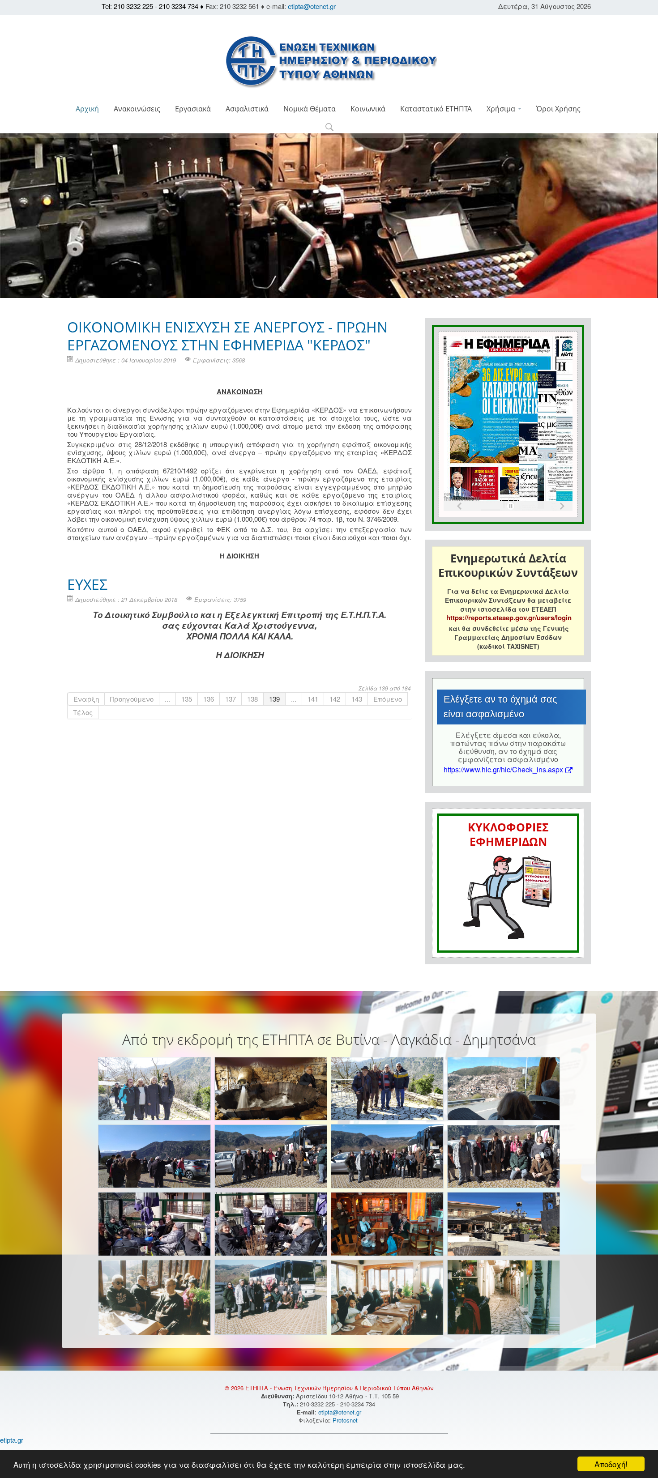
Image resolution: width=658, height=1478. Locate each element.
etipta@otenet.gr (312, 6)
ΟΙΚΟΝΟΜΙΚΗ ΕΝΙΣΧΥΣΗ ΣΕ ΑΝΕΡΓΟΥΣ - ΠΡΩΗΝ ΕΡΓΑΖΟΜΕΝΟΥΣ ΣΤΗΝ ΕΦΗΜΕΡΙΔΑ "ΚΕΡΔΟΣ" (227, 335)
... (167, 698)
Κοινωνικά (367, 109)
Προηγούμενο (132, 698)
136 (208, 698)
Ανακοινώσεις (137, 109)
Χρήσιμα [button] (502, 109)
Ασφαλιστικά (247, 109)
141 (313, 698)
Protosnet (346, 1420)
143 (356, 698)
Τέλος (83, 712)
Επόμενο (387, 698)
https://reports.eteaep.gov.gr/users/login (509, 617)
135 (186, 698)
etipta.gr (11, 1439)
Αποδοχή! (611, 1463)
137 (230, 698)
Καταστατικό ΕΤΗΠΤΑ (436, 109)
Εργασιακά (193, 109)
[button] (329, 127)
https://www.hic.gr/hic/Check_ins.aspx (503, 769)
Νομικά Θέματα (309, 109)
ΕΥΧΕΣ (87, 584)
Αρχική (87, 109)
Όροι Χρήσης (558, 109)
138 (252, 698)
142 (334, 698)
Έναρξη (86, 698)
